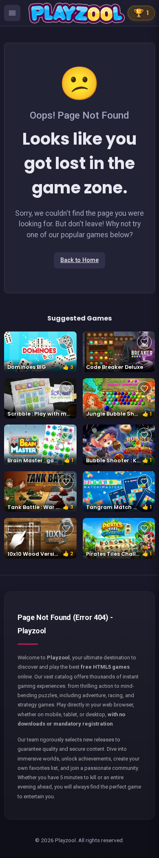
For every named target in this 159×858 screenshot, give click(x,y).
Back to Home (79, 260)
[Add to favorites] (66, 342)
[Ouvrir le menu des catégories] (12, 13)
